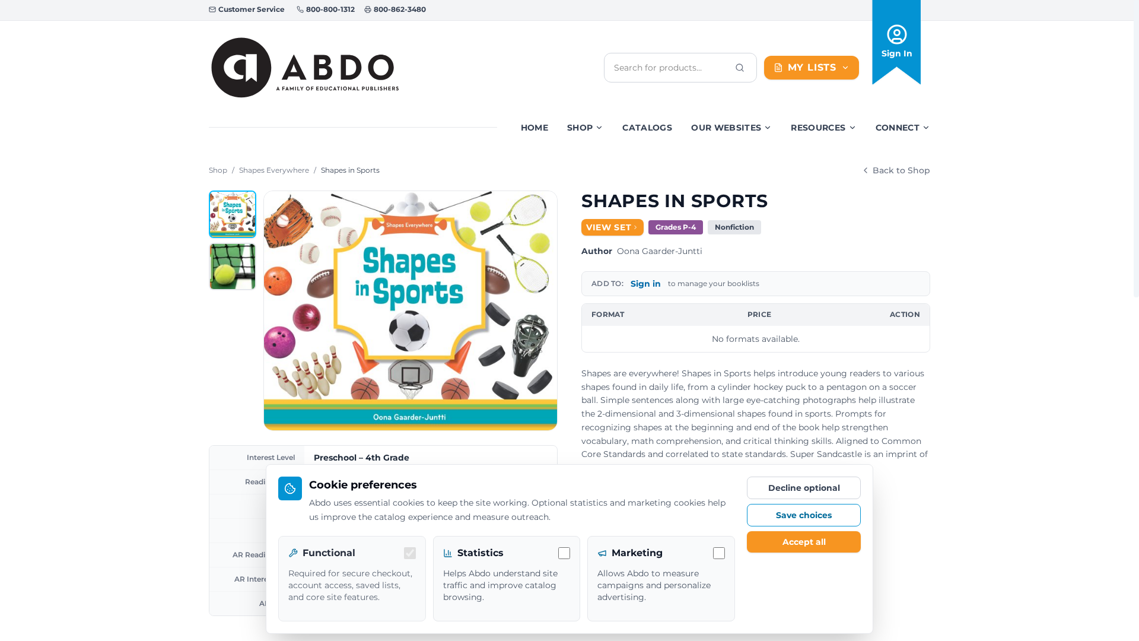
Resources (818, 127)
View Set (609, 227)
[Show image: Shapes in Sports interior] (232, 266)
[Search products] (740, 68)
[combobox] (671, 68)
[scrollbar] (1136, 148)
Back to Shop (901, 170)
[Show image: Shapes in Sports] (232, 214)
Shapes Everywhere (274, 170)
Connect (898, 127)
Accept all (804, 542)
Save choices (804, 515)
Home (534, 127)
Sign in (646, 283)
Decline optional (804, 488)
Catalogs (647, 127)
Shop (580, 127)
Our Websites (726, 127)
